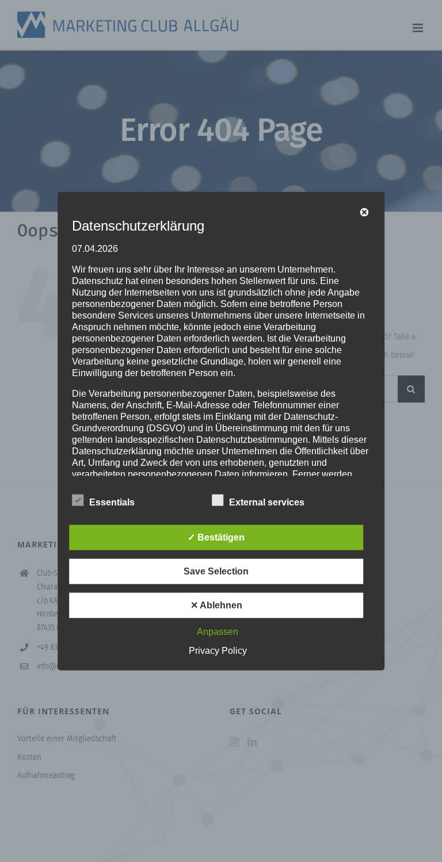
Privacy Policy (218, 651)
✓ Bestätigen (216, 537)
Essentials (112, 502)
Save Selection (216, 571)
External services (266, 502)
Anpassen (217, 632)
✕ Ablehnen (216, 605)
